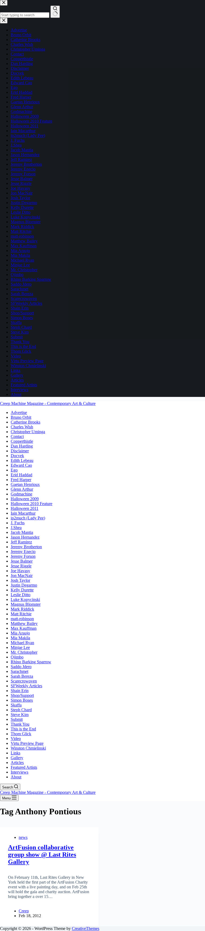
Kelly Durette (22, 590)
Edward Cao (21, 465)
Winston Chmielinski (28, 748)
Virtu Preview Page (27, 743)
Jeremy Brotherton (26, 546)
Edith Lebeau (22, 460)
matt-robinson (22, 618)
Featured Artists (24, 767)
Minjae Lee (20, 647)
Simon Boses (22, 700)
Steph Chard (21, 710)
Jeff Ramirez (21, 542)
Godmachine (21, 494)
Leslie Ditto (20, 594)
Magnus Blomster (26, 604)
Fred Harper (21, 479)
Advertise (19, 412)
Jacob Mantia (22, 532)
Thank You (20, 724)
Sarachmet (19, 671)
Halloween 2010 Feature (31, 503)
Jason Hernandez (25, 537)
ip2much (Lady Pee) (28, 518)
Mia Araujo (20, 633)
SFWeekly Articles (26, 686)
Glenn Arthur (22, 489)
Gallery (17, 757)
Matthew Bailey (24, 623)
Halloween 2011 (24, 508)
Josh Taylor (20, 580)
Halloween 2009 (25, 499)
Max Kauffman (24, 628)
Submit (17, 719)
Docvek (17, 455)
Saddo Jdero (21, 666)
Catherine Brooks (25, 422)
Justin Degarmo (24, 585)
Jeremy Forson (23, 556)
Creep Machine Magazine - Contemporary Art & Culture (48, 403)
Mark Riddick (22, 609)
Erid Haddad (21, 475)
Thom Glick (21, 733)
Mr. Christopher (24, 652)
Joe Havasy (20, 570)
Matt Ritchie (21, 614)
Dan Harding (22, 446)
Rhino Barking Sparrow (31, 662)
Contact (17, 436)
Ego (14, 470)
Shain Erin (20, 690)
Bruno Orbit (21, 417)
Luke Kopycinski (25, 599)
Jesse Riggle (21, 566)
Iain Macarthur (23, 513)
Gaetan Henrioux (25, 484)
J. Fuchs (18, 523)
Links (15, 753)
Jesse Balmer (22, 561)
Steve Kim (20, 714)
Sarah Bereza (22, 676)
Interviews (19, 772)
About (16, 777)
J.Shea (16, 527)
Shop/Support (22, 695)
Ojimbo (17, 657)
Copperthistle (22, 441)
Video (16, 738)
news (23, 837)
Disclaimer (20, 451)
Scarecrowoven (24, 681)
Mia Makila (20, 638)
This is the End (23, 729)
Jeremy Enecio (23, 551)
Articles (17, 762)
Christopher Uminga (28, 431)
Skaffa (16, 705)
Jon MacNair (22, 575)
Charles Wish (22, 427)
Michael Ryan (22, 642)
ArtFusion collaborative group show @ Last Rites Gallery (42, 854)
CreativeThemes (85, 928)
